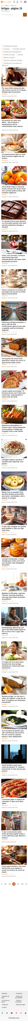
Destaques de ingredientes (12, 52)
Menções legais (20, 1004)
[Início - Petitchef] (2, 5)
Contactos (19, 993)
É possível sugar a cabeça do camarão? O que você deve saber (13, 801)
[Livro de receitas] (14, 2)
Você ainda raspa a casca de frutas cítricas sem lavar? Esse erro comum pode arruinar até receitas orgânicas (14, 190)
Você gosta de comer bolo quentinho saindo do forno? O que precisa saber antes (13, 360)
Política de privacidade (18, 997)
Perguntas (5, 1004)
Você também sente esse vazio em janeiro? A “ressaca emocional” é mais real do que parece (13, 768)
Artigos (4, 1007)
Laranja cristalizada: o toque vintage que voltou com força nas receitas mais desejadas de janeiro (13, 562)
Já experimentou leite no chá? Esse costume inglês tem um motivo (13, 156)
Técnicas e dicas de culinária (13, 60)
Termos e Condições (18, 1001)
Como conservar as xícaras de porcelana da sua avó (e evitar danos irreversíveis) (14, 292)
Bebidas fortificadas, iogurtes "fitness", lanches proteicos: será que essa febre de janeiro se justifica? (13, 596)
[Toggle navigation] (25, 2)
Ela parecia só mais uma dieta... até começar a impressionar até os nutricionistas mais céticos (12, 123)
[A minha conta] (17, 2)
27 (18, 884)
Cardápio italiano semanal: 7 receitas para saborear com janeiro (13, 462)
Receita (20, 54)
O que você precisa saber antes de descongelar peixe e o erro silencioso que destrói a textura (13, 835)
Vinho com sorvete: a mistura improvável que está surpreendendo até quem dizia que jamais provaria (14, 258)
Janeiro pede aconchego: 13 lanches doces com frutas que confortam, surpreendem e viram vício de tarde (13, 394)
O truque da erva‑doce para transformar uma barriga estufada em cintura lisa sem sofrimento (13, 665)
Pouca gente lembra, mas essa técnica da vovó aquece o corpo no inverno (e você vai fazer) (14, 869)
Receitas (4, 993)
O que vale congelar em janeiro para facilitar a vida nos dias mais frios (14, 528)
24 (5, 884)
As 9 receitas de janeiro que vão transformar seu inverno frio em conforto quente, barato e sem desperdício (13, 734)
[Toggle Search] (21, 2)
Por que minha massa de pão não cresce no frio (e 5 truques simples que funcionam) (14, 90)
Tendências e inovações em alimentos (12, 64)
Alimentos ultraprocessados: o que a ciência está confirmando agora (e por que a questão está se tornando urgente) (14, 326)
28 (22, 884)
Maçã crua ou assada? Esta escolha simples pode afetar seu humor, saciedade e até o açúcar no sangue (13, 495)
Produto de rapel (9, 54)
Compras (6, 49)
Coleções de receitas (10, 46)
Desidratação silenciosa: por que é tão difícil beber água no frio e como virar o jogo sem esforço (14, 631)
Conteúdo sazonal (19, 49)
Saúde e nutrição (9, 57)
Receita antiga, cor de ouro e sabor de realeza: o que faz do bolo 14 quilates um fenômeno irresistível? (14, 699)
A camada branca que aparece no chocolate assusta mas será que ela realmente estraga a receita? (14, 224)
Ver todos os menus (5, 1001)
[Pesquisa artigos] (25, 14)
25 (10, 884)
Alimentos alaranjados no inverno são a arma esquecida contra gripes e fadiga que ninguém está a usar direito (13, 428)
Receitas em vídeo (5, 997)
